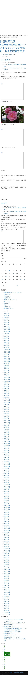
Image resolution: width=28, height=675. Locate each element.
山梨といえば (7, 294)
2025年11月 (7, 329)
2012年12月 (7, 591)
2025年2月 (6, 345)
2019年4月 (6, 456)
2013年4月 (6, 584)
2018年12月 (7, 463)
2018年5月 (6, 475)
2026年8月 (6, 313)
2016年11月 (7, 507)
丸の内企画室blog (8, 624)
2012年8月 (6, 598)
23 (2, 279)
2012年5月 (6, 603)
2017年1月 (6, 504)
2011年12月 (7, 612)
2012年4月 (6, 605)
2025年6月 (6, 338)
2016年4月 (6, 520)
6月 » (17, 286)
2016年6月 (6, 516)
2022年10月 (7, 381)
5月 (11, 54)
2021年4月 (6, 413)
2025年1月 (6, 347)
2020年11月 (7, 422)
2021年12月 (7, 399)
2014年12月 (7, 548)
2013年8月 (6, 576)
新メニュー (6, 301)
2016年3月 (6, 521)
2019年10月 (7, 445)
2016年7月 (6, 514)
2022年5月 (6, 390)
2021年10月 (7, 402)
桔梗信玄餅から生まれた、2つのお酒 (12, 292)
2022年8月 (6, 385)
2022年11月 (7, 379)
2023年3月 (6, 372)
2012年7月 (6, 600)
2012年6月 (6, 601)
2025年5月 (6, 340)
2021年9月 (6, 404)
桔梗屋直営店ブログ (9, 633)
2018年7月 (6, 472)
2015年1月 (6, 546)
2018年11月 (7, 465)
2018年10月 (7, 466)
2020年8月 (6, 427)
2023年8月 (6, 365)
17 (6, 276)
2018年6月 (6, 473)
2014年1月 (6, 568)
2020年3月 (6, 436)
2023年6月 (6, 367)
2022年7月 (6, 386)
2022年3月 (6, 393)
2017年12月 (7, 484)
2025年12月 (7, 328)
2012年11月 (7, 592)
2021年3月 (6, 415)
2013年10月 (7, 573)
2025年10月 (7, 331)
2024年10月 (7, 353)
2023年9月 (6, 363)
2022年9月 (6, 383)
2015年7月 (6, 536)
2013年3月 (6, 585)
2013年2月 (6, 587)
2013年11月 (7, 571)
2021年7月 (6, 408)
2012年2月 (6, 608)
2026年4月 (6, 321)
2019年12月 (7, 441)
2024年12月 (7, 349)
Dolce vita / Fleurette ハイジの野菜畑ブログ (14, 623)
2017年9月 (6, 489)
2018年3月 (6, 479)
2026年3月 (6, 322)
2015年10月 (7, 530)
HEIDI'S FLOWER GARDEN (16, 672)
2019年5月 (6, 454)
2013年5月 (6, 582)
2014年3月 (6, 564)
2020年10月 (7, 424)
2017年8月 (6, 491)
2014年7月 (6, 557)
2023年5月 (6, 368)
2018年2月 (6, 481)
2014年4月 (6, 562)
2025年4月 (6, 342)
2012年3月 (6, 607)
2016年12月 (7, 505)
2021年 (7, 54)
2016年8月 (6, 512)
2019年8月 (6, 448)
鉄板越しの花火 (7, 298)
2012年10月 (7, 594)
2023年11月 (7, 360)
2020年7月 (6, 429)
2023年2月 (6, 374)
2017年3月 (6, 500)
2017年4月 (6, 498)
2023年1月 (6, 376)
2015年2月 (6, 544)
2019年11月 (7, 443)
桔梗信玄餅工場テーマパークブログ (12, 631)
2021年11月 (7, 401)
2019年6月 (6, 452)
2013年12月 (7, 569)
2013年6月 (6, 580)
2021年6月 (6, 409)
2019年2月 (6, 459)
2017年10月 (7, 488)
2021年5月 (6, 411)
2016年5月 (6, 518)
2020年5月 (6, 432)
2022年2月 (6, 395)
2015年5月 (6, 539)
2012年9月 (6, 596)
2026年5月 (6, 319)
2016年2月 (6, 523)
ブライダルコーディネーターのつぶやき (13, 619)
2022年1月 (6, 397)
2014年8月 (6, 555)
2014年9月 (6, 553)
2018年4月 (6, 477)
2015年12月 (7, 527)
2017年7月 (6, 493)
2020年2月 (6, 438)
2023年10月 (7, 361)
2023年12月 (7, 358)
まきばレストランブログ (10, 635)
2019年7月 (6, 450)
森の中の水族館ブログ (9, 626)
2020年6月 (6, 431)
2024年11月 (7, 351)
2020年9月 (6, 425)
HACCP (4, 203)
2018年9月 (6, 468)
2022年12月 (7, 377)
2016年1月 (6, 525)
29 (24, 279)
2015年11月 (7, 528)
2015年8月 (6, 534)
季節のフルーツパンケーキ (10, 299)
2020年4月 (6, 434)
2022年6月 (6, 388)
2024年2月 (6, 354)
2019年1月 (6, 461)
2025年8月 (6, 335)
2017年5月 (6, 496)
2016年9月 (6, 511)
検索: (2, 256)
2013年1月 (6, 589)
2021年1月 (6, 418)
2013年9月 (6, 575)
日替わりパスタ (7, 306)
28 (20, 279)
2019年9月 (6, 447)
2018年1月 (6, 482)
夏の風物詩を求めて (9, 308)
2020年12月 (7, 420)
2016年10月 (7, 509)
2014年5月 (6, 560)
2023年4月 (6, 370)
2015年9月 (6, 532)
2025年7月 (6, 337)
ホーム (2, 54)
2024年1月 (6, 356)
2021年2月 (6, 417)
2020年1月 (6, 440)
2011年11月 (7, 614)
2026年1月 (6, 326)
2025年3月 (6, 344)
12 (13, 273)
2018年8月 (6, 470)
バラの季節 (5, 59)
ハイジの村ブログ (8, 621)
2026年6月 (6, 317)
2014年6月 (6, 559)
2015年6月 (6, 537)
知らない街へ (7, 296)
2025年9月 (6, 333)
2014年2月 (6, 566)
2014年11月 (7, 550)
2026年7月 (6, 315)
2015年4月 (6, 541)
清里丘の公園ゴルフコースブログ (12, 637)
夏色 (5, 305)
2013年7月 (6, 578)
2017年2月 (6, 502)
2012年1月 (6, 610)
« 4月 (3, 286)
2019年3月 (6, 457)
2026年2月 (6, 324)
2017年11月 (7, 486)
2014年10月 (7, 552)
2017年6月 (6, 495)
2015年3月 (6, 543)
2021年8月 (6, 406)
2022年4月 (6, 392)
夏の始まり (6, 303)
